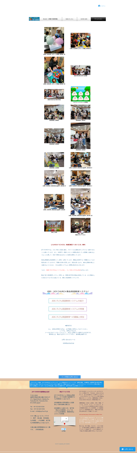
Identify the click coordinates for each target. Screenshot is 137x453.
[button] (70, 376)
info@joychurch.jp (42, 411)
